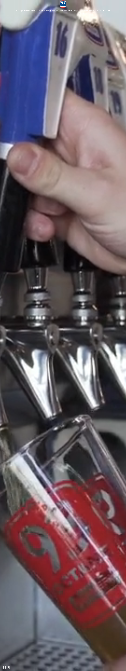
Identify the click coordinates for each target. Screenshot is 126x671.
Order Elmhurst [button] (36, 10)
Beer (20, 10)
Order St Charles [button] (26, 10)
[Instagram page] (100, 10)
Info (78, 10)
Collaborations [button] (90, 10)
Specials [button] (63, 10)
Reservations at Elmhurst (48, 10)
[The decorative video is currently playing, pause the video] (4, 667)
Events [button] (58, 10)
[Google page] (103, 10)
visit (17, 10)
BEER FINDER (83, 10)
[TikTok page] (106, 10)
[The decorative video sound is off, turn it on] (8, 667)
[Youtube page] (109, 10)
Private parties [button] (71, 10)
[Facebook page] (97, 10)
